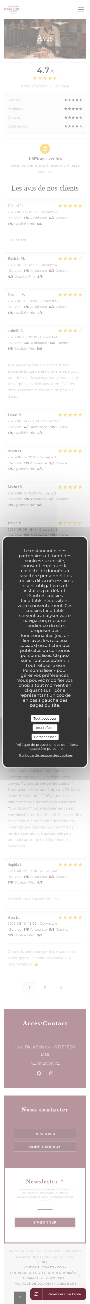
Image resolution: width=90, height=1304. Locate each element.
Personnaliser (45, 737)
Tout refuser (45, 728)
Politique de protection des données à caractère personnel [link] (47, 747)
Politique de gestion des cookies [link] (45, 755)
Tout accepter (45, 718)
